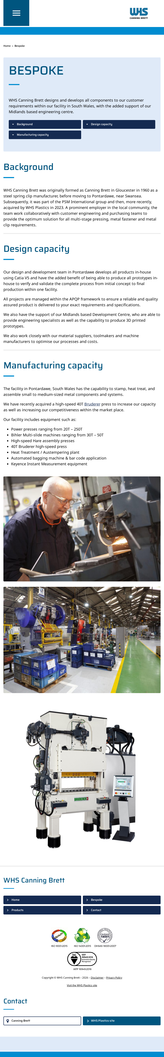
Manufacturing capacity (33, 134)
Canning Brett (21, 1020)
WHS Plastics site (103, 1020)
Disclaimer (97, 977)
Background (25, 124)
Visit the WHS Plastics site (82, 985)
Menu (16, 13)
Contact (96, 910)
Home (7, 46)
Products (17, 910)
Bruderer (92, 404)
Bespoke (96, 900)
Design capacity (101, 124)
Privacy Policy (114, 977)
